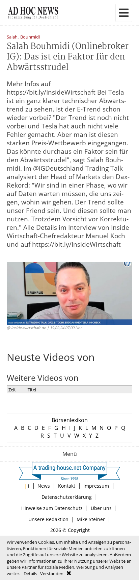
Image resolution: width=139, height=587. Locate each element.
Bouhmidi (30, 37)
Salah (12, 37)
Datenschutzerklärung (66, 497)
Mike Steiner (91, 519)
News (43, 486)
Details (30, 573)
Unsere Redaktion (48, 519)
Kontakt (66, 486)
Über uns (101, 508)
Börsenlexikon (70, 420)
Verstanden (51, 573)
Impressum (96, 486)
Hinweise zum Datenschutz (52, 508)
